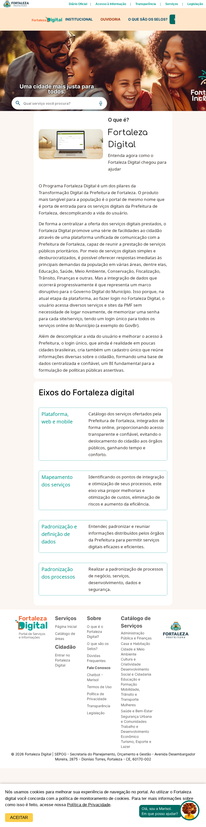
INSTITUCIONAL (79, 19)
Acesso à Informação (110, 4)
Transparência (145, 4)
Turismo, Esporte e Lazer (136, 744)
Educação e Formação (130, 681)
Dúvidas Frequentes (96, 658)
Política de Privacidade (88, 804)
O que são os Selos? (98, 646)
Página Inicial (66, 626)
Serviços (171, 4)
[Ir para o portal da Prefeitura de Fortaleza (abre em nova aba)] (176, 631)
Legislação (195, 4)
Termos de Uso (99, 687)
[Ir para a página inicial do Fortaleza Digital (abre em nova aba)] (31, 628)
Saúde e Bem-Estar (136, 711)
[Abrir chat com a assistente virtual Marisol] (189, 811)
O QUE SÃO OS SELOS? (148, 19)
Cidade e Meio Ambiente (132, 651)
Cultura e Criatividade (131, 661)
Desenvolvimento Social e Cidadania (136, 671)
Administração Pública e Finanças (136, 635)
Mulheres (128, 705)
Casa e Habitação (135, 643)
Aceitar (19, 817)
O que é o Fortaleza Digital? (95, 631)
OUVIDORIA (110, 19)
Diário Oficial (78, 4)
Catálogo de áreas (65, 636)
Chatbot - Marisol (95, 677)
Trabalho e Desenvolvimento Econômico (135, 731)
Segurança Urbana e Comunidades (136, 719)
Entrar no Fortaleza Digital (62, 660)
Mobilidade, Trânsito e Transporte (130, 694)
